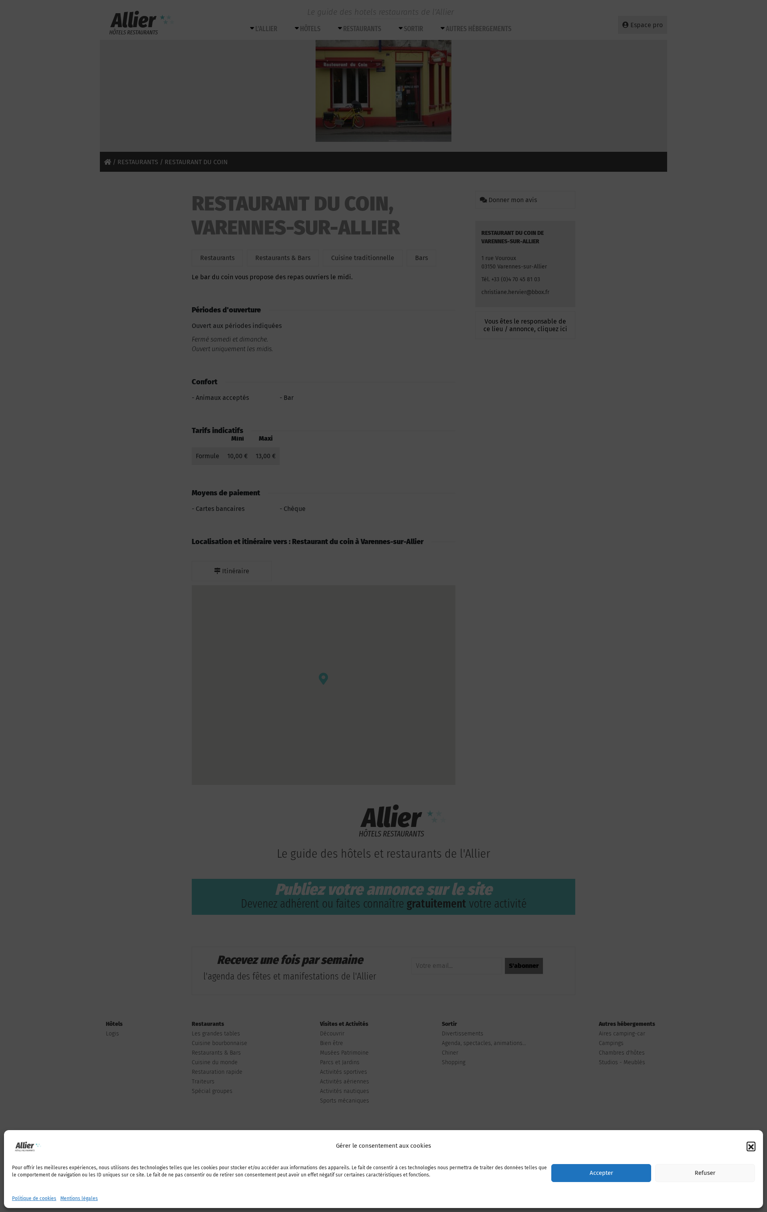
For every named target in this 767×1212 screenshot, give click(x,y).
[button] (751, 1146)
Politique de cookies (34, 1198)
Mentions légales (79, 1198)
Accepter (601, 1173)
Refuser (705, 1173)
